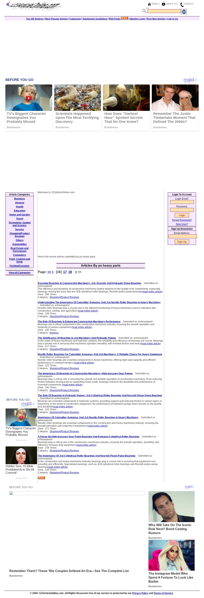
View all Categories (19, 272)
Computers (19, 255)
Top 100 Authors (34, 19)
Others (20, 240)
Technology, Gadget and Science (20, 224)
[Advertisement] (102, 49)
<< (49, 272)
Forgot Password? (182, 220)
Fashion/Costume (19, 265)
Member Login (137, 19)
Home (155, 4)
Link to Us (172, 19)
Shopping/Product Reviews (64, 297)
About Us (171, 4)
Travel (19, 218)
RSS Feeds (115, 19)
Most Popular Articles (56, 19)
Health (19, 206)
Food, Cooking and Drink (19, 260)
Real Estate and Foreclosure (19, 249)
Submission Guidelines (95, 19)
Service (19, 229)
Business (19, 198)
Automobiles (19, 244)
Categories (75, 19)
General (54, 332)
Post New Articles (156, 19)
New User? (182, 224)
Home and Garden (19, 214)
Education (19, 210)
